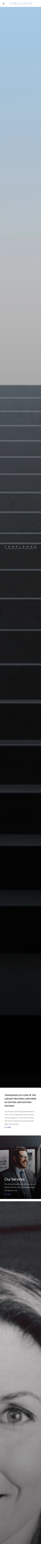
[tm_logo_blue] (20, 3)
